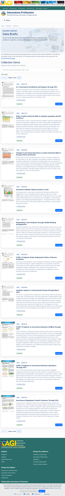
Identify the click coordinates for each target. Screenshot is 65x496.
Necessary (19, 494)
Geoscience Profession (20, 12)
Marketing (46, 494)
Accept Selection (32, 491)
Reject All (41, 491)
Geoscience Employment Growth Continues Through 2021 (37, 400)
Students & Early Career (40, 454)
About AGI (5, 8)
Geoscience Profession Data (9, 470)
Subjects (3, 457)
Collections (8, 26)
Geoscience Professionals (40, 457)
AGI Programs (21, 8)
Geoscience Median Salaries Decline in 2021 (32, 189)
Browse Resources (6, 459)
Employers (36, 459)
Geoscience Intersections (8, 473)
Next (19, 77)
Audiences (4, 454)
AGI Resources (30, 8)
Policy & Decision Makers (40, 464)
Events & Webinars (6, 475)
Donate (45, 8)
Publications (4, 478)
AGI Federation (13, 8)
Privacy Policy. (57, 488)
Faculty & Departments (39, 462)
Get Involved (39, 8)
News (2, 462)
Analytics (28, 494)
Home (2, 26)
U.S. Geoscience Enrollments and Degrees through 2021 (37, 87)
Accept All (23, 491)
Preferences (37, 494)
